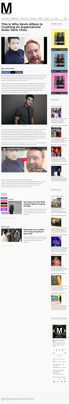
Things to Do (24, 18)
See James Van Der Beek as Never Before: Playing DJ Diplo (34, 204)
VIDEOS (47, 18)
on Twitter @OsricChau (26, 139)
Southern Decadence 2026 (57, 196)
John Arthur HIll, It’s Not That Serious (58, 365)
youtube (4, 205)
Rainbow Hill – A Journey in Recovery (59, 145)
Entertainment (26, 34)
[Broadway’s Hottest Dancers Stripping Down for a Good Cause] (56, 242)
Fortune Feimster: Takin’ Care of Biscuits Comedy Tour (57, 293)
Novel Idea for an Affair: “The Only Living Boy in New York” (34, 232)
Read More (11, 218)
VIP (52, 18)
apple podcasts (4, 209)
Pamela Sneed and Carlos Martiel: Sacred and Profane (58, 274)
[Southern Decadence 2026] (56, 203)
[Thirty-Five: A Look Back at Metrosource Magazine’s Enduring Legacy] (56, 113)
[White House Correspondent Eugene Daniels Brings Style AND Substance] (56, 171)
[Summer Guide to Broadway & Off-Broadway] (56, 222)
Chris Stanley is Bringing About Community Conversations (58, 371)
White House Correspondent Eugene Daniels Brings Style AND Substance (59, 164)
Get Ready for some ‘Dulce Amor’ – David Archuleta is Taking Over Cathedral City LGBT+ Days (58, 254)
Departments (14, 18)
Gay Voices (33, 18)
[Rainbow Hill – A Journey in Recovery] (56, 152)
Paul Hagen (8, 34)
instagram (5, 200)
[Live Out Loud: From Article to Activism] (56, 132)
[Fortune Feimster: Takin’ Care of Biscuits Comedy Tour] (56, 300)
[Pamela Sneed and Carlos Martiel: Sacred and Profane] (56, 280)
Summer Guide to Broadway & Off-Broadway (58, 215)
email (20, 72)
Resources (5, 18)
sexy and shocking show (32, 142)
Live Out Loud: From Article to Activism (59, 125)
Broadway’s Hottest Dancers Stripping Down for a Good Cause (59, 235)
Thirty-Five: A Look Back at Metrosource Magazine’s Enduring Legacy (58, 106)
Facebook (34, 139)
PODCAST (40, 18)
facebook (6, 72)
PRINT (56, 18)
